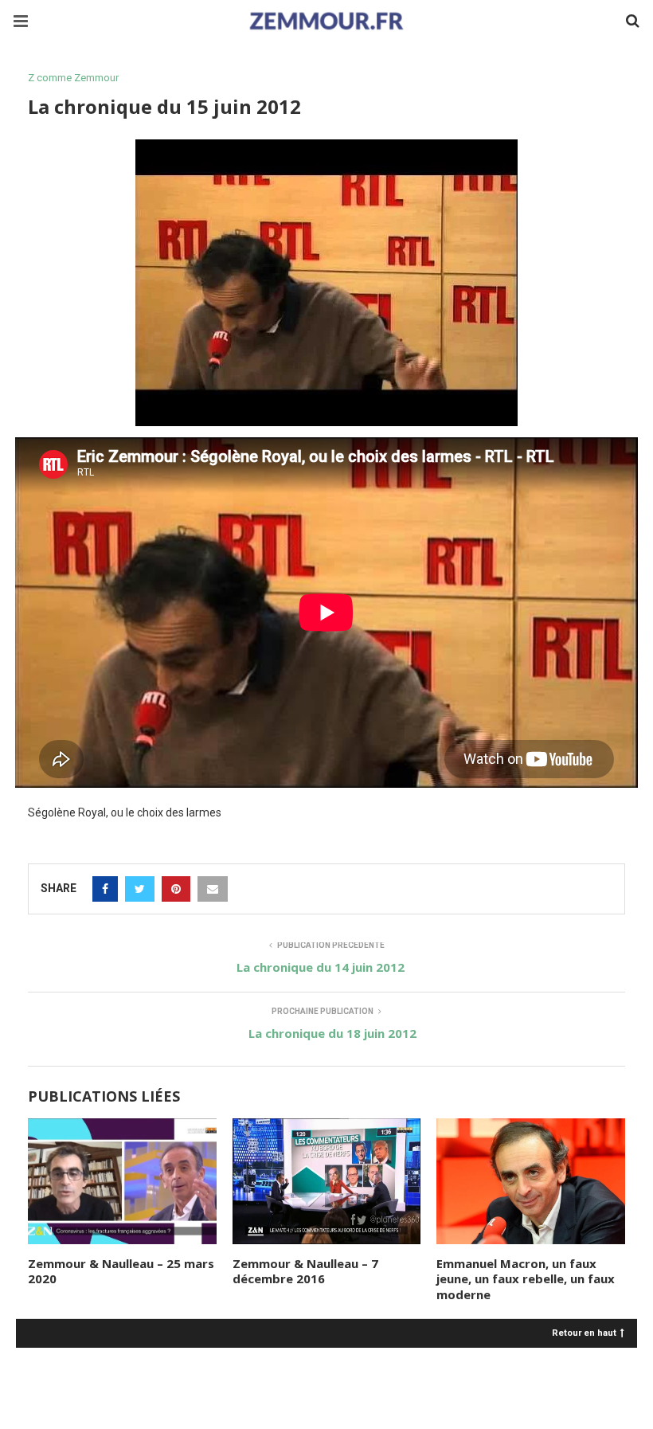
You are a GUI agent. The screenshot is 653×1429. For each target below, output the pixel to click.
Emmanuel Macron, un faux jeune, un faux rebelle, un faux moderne (525, 1278)
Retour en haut (584, 1332)
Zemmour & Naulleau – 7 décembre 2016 (305, 1271)
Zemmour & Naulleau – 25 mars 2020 (121, 1271)
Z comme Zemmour (73, 78)
